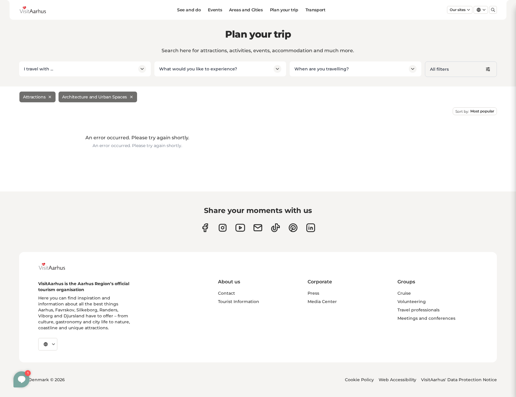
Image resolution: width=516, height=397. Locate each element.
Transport (315, 10)
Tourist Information (238, 301)
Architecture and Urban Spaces (94, 97)
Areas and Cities (245, 10)
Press (313, 293)
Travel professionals (418, 310)
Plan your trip (284, 10)
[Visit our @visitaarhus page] (275, 228)
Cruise (404, 293)
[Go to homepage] (37, 9)
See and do (189, 10)
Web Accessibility (397, 379)
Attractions (34, 97)
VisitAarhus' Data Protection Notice (459, 379)
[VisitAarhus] (56, 266)
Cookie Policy (359, 379)
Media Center (322, 301)
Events (215, 10)
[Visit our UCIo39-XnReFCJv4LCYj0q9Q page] (240, 228)
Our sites (458, 9)
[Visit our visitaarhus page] (205, 228)
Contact (226, 293)
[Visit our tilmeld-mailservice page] (258, 228)
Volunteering (411, 301)
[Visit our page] (222, 228)
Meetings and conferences (426, 318)
